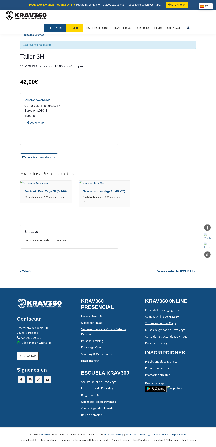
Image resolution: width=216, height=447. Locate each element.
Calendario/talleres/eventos (98, 402)
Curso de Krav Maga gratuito (163, 310)
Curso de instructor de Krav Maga (166, 336)
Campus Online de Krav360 (162, 316)
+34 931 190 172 (30, 338)
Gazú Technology (113, 434)
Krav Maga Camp (91, 347)
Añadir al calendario (39, 157)
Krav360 (45, 434)
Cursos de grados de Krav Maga (165, 330)
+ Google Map (34, 122)
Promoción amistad (157, 375)
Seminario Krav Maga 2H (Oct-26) (45, 191)
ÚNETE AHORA (176, 4)
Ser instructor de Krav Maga (98, 382)
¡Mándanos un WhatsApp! (36, 343)
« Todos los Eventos (32, 34)
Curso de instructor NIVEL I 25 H (176, 271)
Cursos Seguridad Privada (97, 408)
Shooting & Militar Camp (96, 354)
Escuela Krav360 (91, 316)
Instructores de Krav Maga (98, 388)
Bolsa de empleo (91, 415)
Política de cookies (135, 434)
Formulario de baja (157, 368)
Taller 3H (26, 271)
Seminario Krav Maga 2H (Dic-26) (104, 191)
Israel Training (90, 361)
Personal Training (92, 341)
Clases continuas (91, 323)
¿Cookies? (154, 434)
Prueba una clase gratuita (161, 362)
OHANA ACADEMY (37, 99)
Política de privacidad (174, 434)
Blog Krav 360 (90, 395)
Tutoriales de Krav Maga (160, 323)
